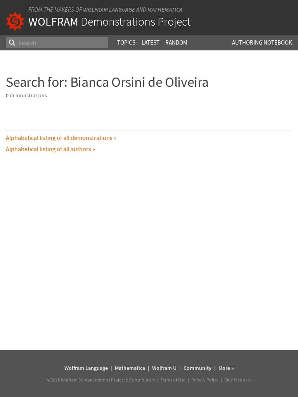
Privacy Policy (204, 380)
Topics (126, 42)
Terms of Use (173, 380)
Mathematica (164, 9)
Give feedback (238, 380)
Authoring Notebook (262, 42)
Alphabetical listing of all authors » (50, 149)
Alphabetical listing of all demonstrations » (61, 138)
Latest (150, 42)
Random (176, 42)
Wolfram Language (109, 9)
